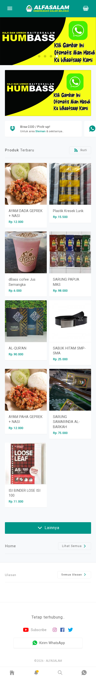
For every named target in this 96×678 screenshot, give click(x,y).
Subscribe (38, 630)
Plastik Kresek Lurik (68, 211)
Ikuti (83, 150)
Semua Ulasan (72, 574)
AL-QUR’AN (17, 348)
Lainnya (51, 527)
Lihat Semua (72, 546)
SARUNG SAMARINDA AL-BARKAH (66, 422)
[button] (39, 56)
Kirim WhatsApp (51, 643)
